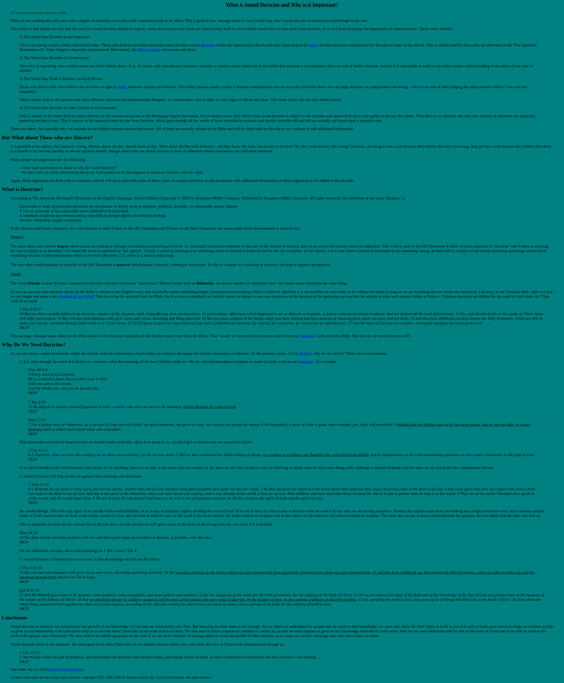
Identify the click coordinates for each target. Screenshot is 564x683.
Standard (307, 336)
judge (122, 87)
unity (313, 45)
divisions (208, 45)
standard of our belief (76, 296)
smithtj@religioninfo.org (65, 669)
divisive (305, 353)
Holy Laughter (149, 49)
